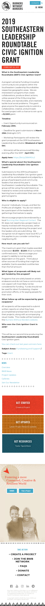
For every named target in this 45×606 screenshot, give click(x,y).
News (4, 363)
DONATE (35, 3)
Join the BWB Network (23, 560)
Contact (23, 575)
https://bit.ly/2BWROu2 (24, 157)
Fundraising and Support (28, 349)
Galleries (5, 379)
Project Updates (9, 375)
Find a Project (26, 491)
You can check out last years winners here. (22, 344)
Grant (10, 353)
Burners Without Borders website (21, 320)
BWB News (6, 371)
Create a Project (23, 554)
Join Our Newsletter (11, 383)
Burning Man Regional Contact (21, 220)
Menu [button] (40, 7)
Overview (6, 367)
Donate (23, 570)
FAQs (23, 566)
